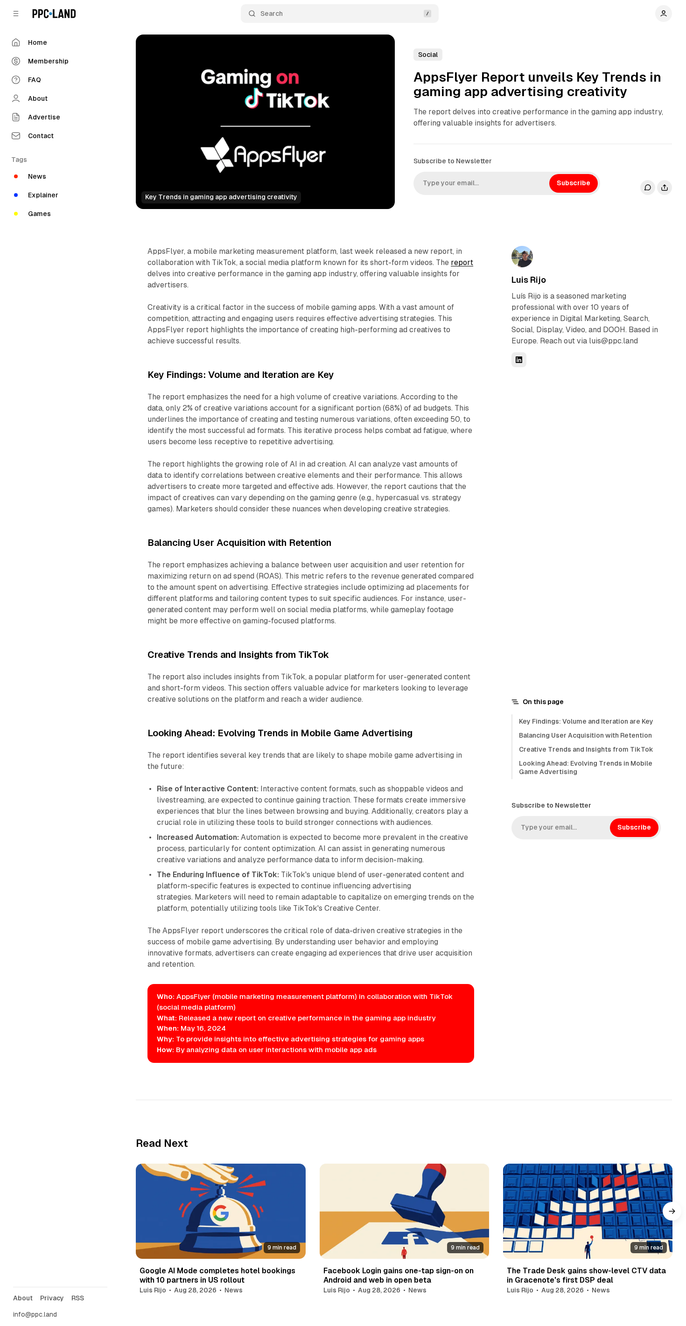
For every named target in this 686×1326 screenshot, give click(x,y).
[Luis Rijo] (522, 256)
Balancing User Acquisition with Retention (585, 735)
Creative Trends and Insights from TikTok (586, 749)
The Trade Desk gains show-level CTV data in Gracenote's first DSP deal (586, 1275)
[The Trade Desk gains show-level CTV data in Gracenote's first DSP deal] (587, 1211)
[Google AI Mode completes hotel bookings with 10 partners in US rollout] (220, 1211)
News (233, 1290)
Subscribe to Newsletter (452, 161)
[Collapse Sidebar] (15, 13)
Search (271, 13)
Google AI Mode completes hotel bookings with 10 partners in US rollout (217, 1275)
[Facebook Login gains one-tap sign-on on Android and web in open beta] (404, 1211)
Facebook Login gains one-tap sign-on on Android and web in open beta (398, 1275)
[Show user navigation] (663, 13)
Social (428, 54)
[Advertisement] (581, 530)
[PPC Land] (54, 13)
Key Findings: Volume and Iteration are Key (586, 721)
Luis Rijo (528, 280)
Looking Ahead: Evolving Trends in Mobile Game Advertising (585, 767)
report (462, 262)
